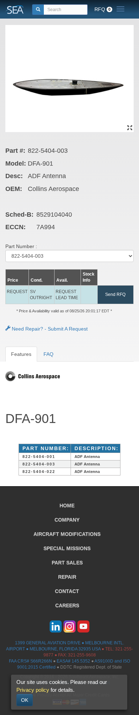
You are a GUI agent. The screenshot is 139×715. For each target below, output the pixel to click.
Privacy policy (32, 690)
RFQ (102, 9)
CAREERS (67, 605)
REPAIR (67, 577)
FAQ (48, 354)
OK (24, 700)
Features (21, 354)
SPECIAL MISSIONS (67, 548)
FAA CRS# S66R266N (30, 661)
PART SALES (67, 562)
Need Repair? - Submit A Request (49, 329)
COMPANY (67, 520)
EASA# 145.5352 (73, 661)
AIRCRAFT (67, 534)
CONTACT (67, 591)
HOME (67, 505)
